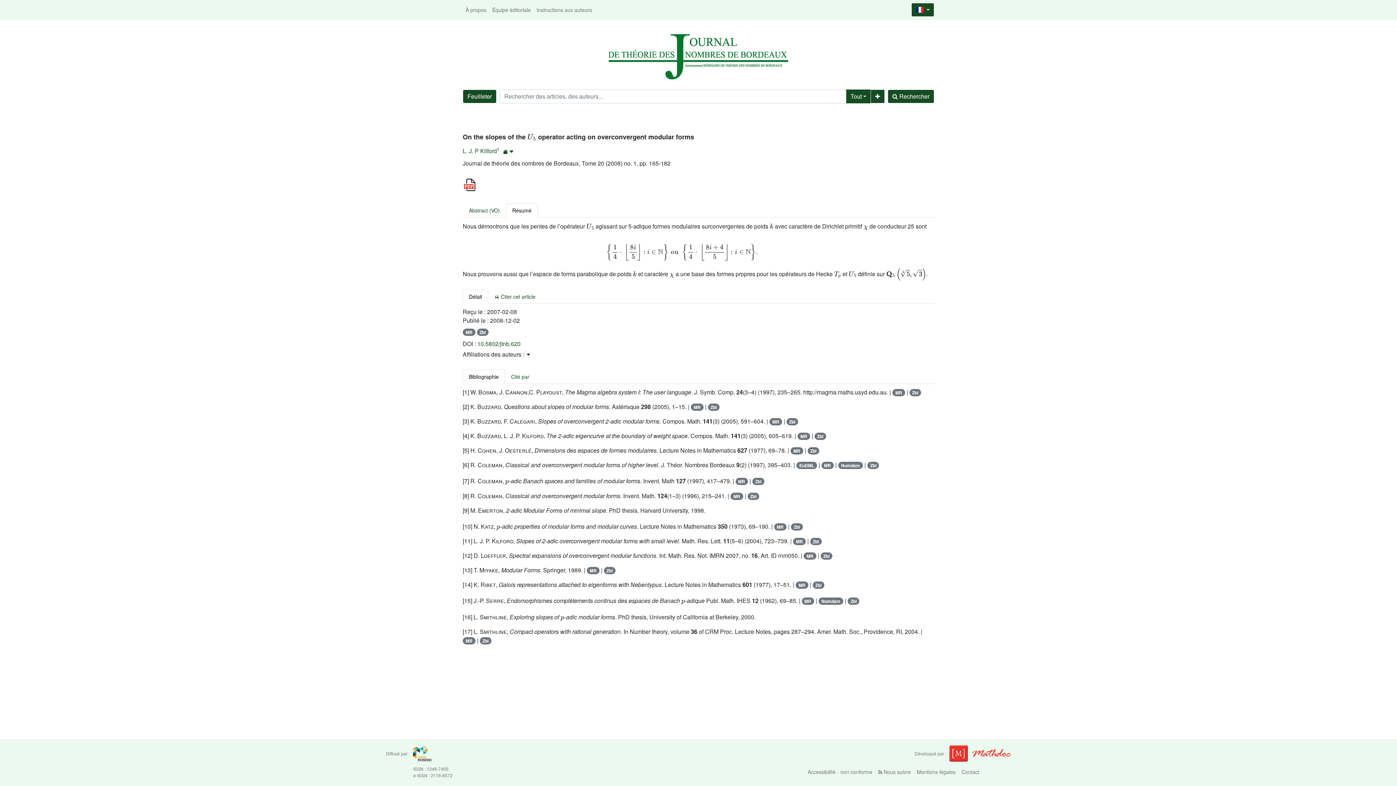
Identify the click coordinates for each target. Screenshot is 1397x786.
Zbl (482, 332)
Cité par (520, 376)
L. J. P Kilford (480, 151)
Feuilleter (479, 96)
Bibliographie (484, 376)
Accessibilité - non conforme (840, 771)
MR (469, 332)
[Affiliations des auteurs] (508, 151)
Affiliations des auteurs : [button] (494, 354)
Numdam (850, 465)
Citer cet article (518, 296)
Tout (856, 96)
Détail (475, 296)
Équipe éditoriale (511, 9)
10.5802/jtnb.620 (499, 344)
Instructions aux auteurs (564, 9)
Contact (970, 771)
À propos (476, 9)
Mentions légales (936, 771)
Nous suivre (896, 771)
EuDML (806, 465)
